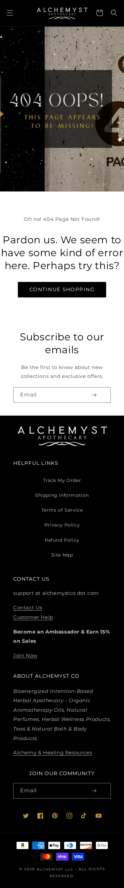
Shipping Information (62, 495)
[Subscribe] (93, 395)
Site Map (62, 555)
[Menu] (10, 13)
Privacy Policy (62, 525)
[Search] (114, 13)
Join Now (25, 655)
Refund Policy (62, 540)
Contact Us (27, 607)
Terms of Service (62, 510)
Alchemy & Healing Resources (52, 752)
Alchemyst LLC (56, 869)
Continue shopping (62, 289)
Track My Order (62, 480)
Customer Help (33, 617)
